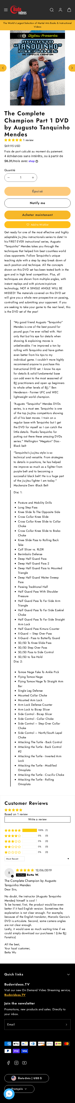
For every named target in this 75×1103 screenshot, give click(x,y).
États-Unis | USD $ (30, 1078)
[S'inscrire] (66, 1024)
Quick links (13, 974)
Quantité (9, 170)
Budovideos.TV (17, 984)
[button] (5, 9)
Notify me (37, 203)
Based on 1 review (16, 814)
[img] (25, 870)
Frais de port (12, 151)
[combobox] (51, 11)
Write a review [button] (37, 819)
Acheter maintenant (37, 215)
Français (17, 1089)
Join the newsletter (19, 1003)
